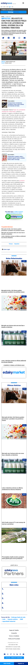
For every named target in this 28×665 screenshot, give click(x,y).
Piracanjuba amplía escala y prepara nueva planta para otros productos (13, 557)
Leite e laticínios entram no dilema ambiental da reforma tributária (12, 488)
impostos (16, 244)
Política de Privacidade (14, 638)
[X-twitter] (14, 654)
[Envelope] (4, 654)
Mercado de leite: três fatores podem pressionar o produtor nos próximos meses (12, 229)
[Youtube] (23, 654)
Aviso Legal (7, 249)
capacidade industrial (8, 621)
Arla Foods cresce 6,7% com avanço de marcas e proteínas (13, 523)
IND (12, 6)
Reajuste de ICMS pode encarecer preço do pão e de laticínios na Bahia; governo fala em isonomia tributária (13, 23)
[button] (3, 38)
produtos (22, 180)
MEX (4, 6)
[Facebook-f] (11, 654)
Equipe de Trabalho (14, 630)
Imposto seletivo (13, 619)
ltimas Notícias (15, 385)
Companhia (14, 633)
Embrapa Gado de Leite (18, 617)
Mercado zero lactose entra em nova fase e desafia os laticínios (13, 454)
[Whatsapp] (8, 654)
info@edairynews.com (13, 642)
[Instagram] (20, 654)
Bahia (2, 16)
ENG (7, 6)
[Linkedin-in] (17, 654)
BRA (10, 6)
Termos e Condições (14, 636)
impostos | (6, 18)
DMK (21, 619)
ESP (1, 6)
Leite (3, 619)
